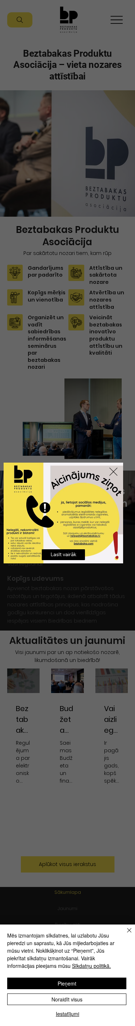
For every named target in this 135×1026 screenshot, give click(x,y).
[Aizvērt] (125, 934)
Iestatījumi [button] (67, 1013)
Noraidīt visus (66, 999)
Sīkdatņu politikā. (91, 965)
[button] (113, 472)
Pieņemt (67, 983)
